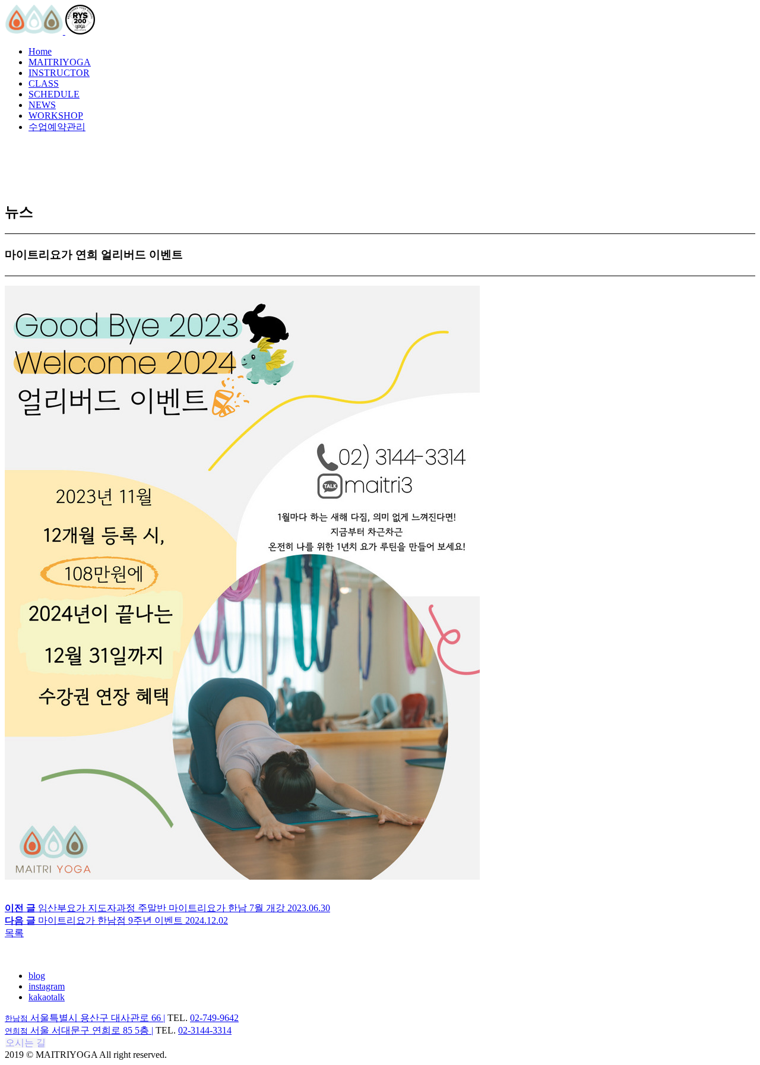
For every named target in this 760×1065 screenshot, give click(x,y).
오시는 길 (25, 1043)
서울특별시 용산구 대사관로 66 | (85, 1018)
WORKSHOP (55, 115)
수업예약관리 (57, 127)
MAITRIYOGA (59, 62)
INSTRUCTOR (59, 73)
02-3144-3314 (205, 1030)
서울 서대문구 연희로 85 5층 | (79, 1030)
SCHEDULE (54, 94)
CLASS (43, 83)
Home (40, 51)
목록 (14, 933)
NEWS (42, 105)
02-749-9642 (214, 1018)
